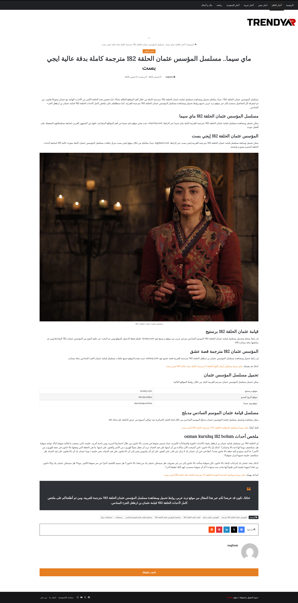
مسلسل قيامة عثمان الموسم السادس (138, 517)
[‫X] (234, 530)
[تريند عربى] (271, 22)
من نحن (43, 597)
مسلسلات (118, 517)
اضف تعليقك (149, 572)
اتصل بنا (52, 597)
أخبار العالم (277, 5)
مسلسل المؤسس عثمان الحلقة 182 (168, 517)
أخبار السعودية (232, 5)
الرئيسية (289, 5)
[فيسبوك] (241, 530)
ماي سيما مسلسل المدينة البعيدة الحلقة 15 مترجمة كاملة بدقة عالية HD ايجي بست (204, 474)
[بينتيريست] (219, 530)
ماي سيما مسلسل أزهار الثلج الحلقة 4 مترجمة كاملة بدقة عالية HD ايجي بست (204, 366)
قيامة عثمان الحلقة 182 (192, 517)
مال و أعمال (206, 5)
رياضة (219, 5)
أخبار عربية (249, 5)
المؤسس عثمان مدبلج (211, 517)
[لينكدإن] (227, 530)
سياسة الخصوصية (65, 597)
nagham (169, 77)
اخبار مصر (262, 5)
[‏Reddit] (212, 530)
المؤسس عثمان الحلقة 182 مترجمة (234, 517)
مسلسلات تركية (106, 517)
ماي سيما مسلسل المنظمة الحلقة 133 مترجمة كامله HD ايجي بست (214, 427)
